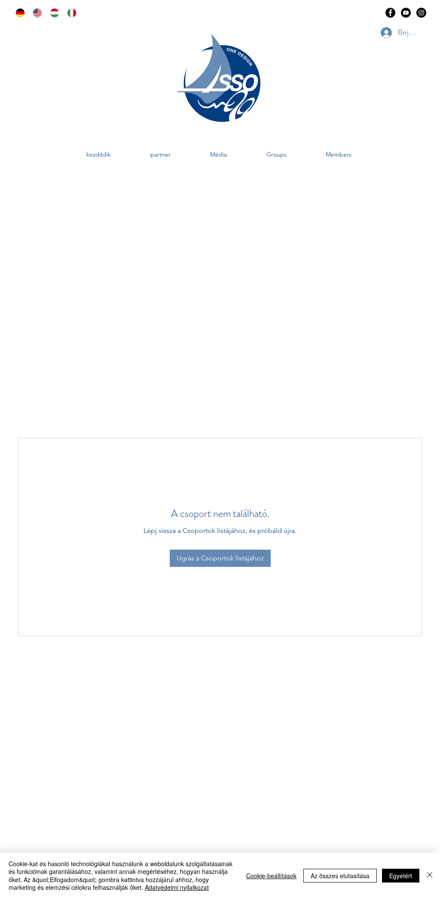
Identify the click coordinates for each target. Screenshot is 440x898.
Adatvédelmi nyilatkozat (177, 887)
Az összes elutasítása (340, 875)
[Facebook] (390, 13)
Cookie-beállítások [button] (271, 875)
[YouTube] (406, 13)
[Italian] (69, 12)
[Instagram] (421, 13)
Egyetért (400, 875)
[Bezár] (430, 875)
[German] (17, 12)
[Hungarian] (52, 12)
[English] (34, 12)
